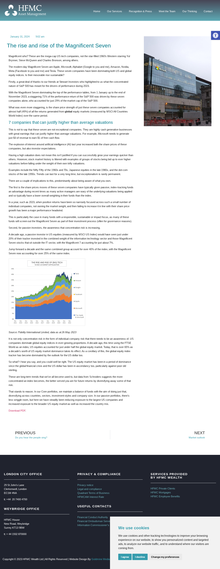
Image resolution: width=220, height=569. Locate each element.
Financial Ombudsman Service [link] (94, 521)
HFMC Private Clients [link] (163, 488)
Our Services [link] (114, 11)
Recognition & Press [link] (140, 11)
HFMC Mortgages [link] (161, 492)
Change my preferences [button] (165, 556)
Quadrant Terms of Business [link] (93, 492)
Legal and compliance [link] (89, 489)
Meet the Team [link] (167, 11)
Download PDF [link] (17, 410)
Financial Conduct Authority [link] (92, 517)
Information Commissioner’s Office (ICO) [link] (100, 525)
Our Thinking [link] (189, 11)
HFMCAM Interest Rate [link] (90, 496)
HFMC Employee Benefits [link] (165, 496)
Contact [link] (208, 11)
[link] (215, 35)
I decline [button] (140, 556)
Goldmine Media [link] (100, 559)
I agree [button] (125, 556)
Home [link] (96, 11)
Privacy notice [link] (85, 485)
